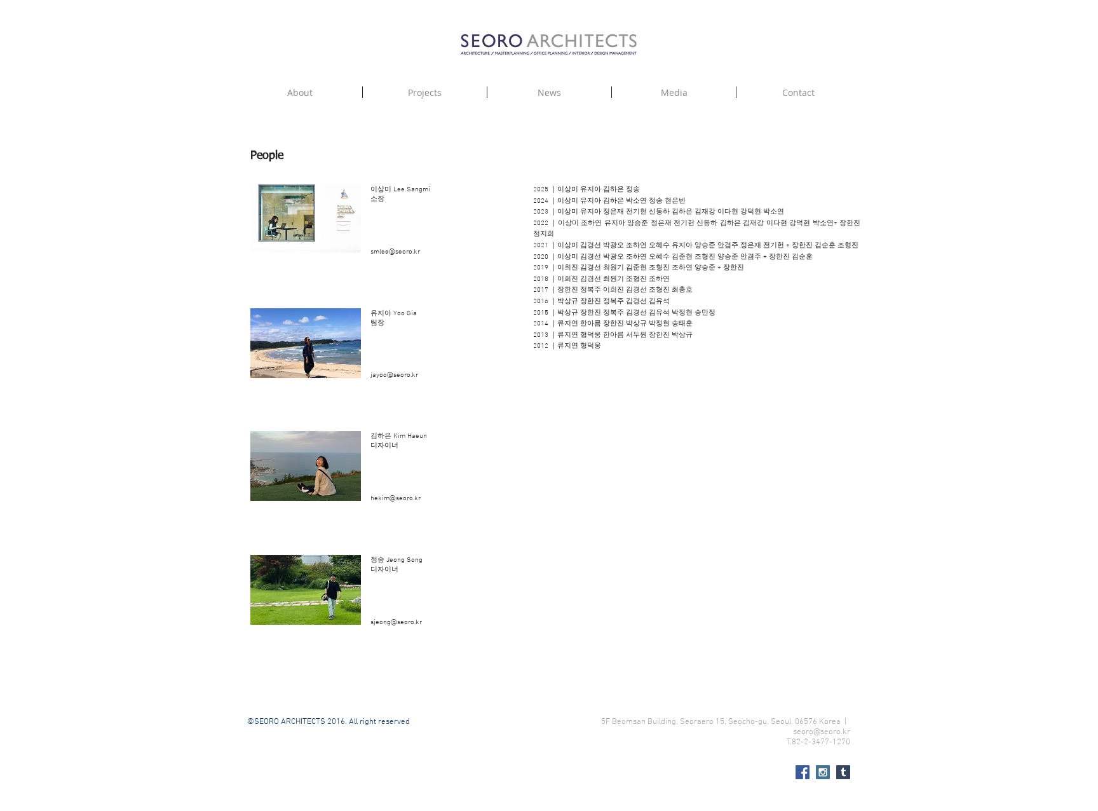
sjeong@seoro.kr (396, 622)
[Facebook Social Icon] (803, 772)
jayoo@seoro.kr (394, 375)
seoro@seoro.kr (821, 732)
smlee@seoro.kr (395, 252)
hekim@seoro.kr (395, 498)
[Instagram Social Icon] (823, 772)
